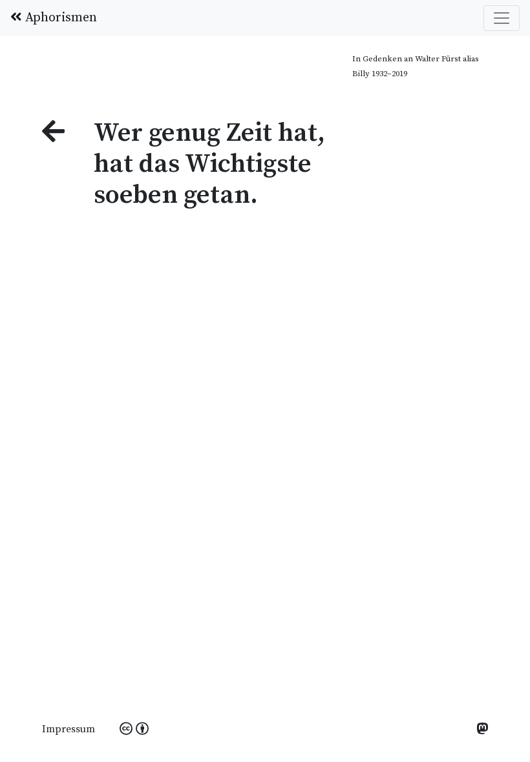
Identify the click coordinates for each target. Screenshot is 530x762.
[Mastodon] (482, 730)
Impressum (68, 729)
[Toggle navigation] (501, 18)
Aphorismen (59, 18)
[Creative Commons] (134, 729)
